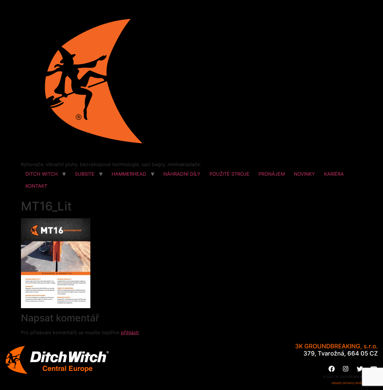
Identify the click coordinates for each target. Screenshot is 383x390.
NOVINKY (304, 174)
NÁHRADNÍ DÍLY (181, 174)
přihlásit (130, 332)
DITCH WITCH (41, 174)
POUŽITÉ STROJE (229, 174)
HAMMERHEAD (129, 174)
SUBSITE (85, 174)
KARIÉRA (334, 174)
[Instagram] (345, 368)
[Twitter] (359, 368)
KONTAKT (36, 186)
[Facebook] (331, 368)
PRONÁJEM (272, 174)
